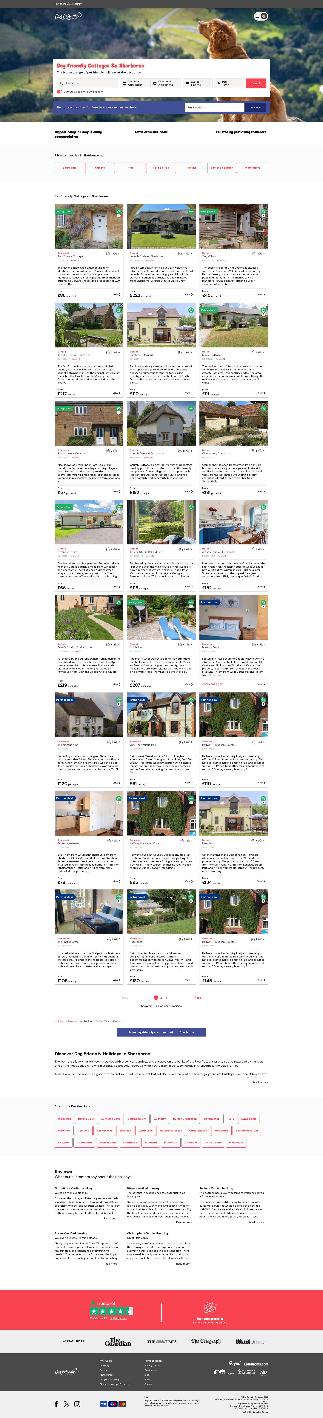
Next (198, 997)
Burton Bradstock (185, 1118)
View (115, 294)
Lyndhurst (145, 1130)
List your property (109, 1379)
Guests (100, 167)
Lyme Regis (248, 1118)
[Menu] (261, 16)
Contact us (150, 1370)
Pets (130, 167)
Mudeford (170, 1142)
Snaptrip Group (260, 1412)
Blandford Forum (247, 1130)
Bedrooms (69, 167)
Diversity (104, 1365)
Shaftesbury (107, 1142)
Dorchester (211, 1118)
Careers (104, 1370)
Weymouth (236, 1142)
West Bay (160, 1118)
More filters (252, 167)
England (107, 1065)
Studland (150, 1142)
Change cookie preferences (115, 1384)
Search (256, 83)
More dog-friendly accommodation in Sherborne (161, 1032)
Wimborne (221, 1130)
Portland (83, 1130)
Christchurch (198, 1130)
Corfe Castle (213, 1142)
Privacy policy (152, 1365)
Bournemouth (137, 1118)
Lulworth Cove (111, 1118)
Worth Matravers (170, 1130)
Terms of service (153, 1360)
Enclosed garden (222, 167)
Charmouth (84, 1142)
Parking (191, 167)
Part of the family (68, 3)
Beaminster (104, 1130)
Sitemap (148, 1384)
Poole (230, 1118)
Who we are (106, 1360)
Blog (146, 1374)
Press (147, 1379)
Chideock (191, 1142)
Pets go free (161, 167)
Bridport (63, 1142)
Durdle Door (86, 1118)
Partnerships (107, 1374)
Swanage (125, 1130)
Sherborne (130, 1142)
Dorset (109, 1061)
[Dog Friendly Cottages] (68, 16)
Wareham (64, 1130)
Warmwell (64, 1118)
